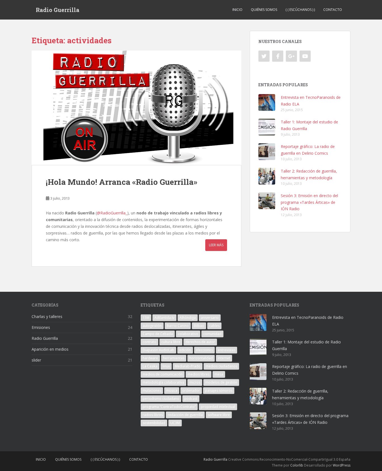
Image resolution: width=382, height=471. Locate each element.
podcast (190, 398)
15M (146, 317)
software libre (219, 414)
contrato (149, 341)
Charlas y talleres (47, 316)
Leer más (216, 245)
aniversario (210, 317)
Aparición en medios (50, 349)
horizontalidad (201, 358)
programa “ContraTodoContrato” (169, 406)
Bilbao (199, 325)
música (171, 390)
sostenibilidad (154, 422)
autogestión (152, 325)
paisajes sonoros (218, 390)
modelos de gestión (221, 382)
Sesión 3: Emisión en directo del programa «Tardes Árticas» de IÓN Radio (309, 202)
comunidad (212, 333)
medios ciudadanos (221, 366)
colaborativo (188, 333)
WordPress (341, 465)
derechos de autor (200, 341)
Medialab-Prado (188, 366)
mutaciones (152, 390)
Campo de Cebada (158, 333)
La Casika (150, 366)
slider (36, 360)
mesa (218, 374)
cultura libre (170, 341)
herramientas (173, 358)
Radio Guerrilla (57, 9)
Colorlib (296, 465)
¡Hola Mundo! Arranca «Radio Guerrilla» (121, 182)
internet (224, 358)
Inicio (237, 9)
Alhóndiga (188, 317)
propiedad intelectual (218, 406)
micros (194, 382)
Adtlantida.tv (164, 317)
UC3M (175, 422)
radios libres (153, 414)
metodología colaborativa (163, 382)
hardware (150, 358)
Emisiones (41, 327)
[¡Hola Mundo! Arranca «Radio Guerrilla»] (136, 108)
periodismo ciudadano (161, 398)
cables (214, 325)
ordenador (191, 390)
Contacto (332, 9)
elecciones (204, 350)
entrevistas (226, 350)
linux (166, 366)
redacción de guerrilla (185, 414)
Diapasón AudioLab (158, 350)
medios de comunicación (163, 374)
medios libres (198, 374)
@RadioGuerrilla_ (112, 213)
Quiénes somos (264, 9)
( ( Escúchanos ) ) (300, 9)
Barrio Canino (178, 325)
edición (185, 350)
